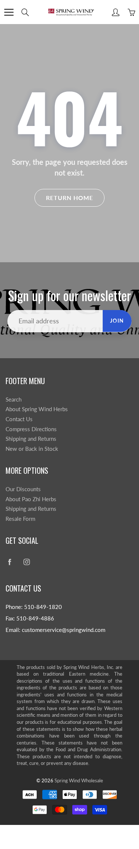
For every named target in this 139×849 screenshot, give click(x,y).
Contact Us (19, 419)
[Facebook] (9, 562)
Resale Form (20, 519)
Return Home (69, 197)
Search (13, 399)
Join (117, 320)
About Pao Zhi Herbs (31, 499)
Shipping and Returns (31, 439)
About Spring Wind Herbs (37, 409)
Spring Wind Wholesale (78, 780)
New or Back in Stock (32, 449)
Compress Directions (31, 429)
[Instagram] (26, 562)
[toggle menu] (8, 12)
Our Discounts (23, 489)
